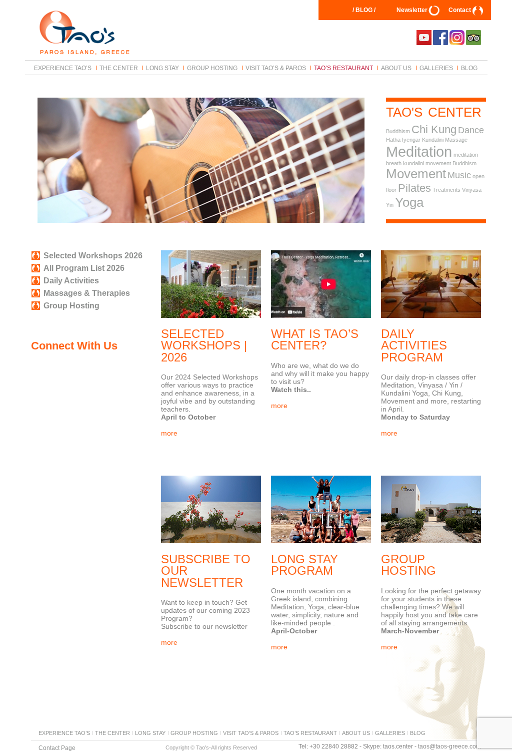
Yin (390, 205)
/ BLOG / (364, 10)
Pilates (414, 188)
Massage (456, 140)
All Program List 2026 (84, 268)
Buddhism (398, 131)
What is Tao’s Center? (314, 339)
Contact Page (57, 747)
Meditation (419, 151)
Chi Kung (434, 129)
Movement (416, 173)
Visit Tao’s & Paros (276, 68)
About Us (396, 68)
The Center (119, 68)
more (169, 433)
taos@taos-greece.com (449, 746)
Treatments (446, 190)
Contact (459, 10)
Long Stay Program (304, 564)
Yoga (409, 202)
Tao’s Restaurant (343, 68)
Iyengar (411, 140)
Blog (469, 68)
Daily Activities (71, 280)
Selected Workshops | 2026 (204, 345)
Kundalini (433, 140)
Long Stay (162, 68)
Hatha (393, 140)
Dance (471, 130)
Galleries (436, 68)
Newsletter (412, 10)
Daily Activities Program (414, 345)
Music (459, 175)
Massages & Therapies (87, 293)
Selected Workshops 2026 (93, 255)
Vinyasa (472, 190)
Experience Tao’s (63, 68)
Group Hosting (212, 68)
